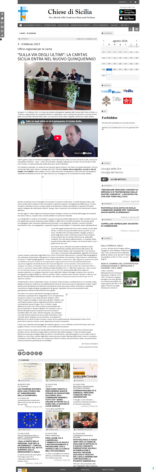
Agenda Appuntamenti (80, 25)
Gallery (114, 25)
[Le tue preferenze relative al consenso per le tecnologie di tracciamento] (153, 468)
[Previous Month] (103, 41)
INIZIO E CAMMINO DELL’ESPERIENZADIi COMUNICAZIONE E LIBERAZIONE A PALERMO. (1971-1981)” (119, 266)
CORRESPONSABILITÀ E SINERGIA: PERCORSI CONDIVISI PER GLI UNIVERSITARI (84, 391)
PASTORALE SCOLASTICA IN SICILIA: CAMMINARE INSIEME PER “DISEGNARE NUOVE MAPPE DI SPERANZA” (120, 210)
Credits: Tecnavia (108, 470)
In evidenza (31, 33)
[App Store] (128, 18)
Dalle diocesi (63, 25)
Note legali (85, 470)
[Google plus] (28, 353)
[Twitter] (24, 353)
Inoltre (124, 25)
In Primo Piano (50, 25)
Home (22, 33)
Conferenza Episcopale (56, 381)
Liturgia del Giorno (112, 172)
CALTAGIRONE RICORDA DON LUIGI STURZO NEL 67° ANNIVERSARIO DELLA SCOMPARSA (29, 390)
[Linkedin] (32, 353)
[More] (40, 353)
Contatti (123, 2)
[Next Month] (136, 41)
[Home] (23, 14)
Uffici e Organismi (100, 25)
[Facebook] (20, 353)
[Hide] (1, 39)
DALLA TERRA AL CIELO (112, 246)
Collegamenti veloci (32, 25)
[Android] (128, 11)
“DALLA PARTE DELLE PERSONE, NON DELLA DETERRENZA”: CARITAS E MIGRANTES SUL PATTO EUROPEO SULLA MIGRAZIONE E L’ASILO (30, 443)
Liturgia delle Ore (111, 168)
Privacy (63, 470)
